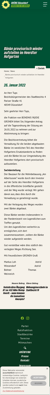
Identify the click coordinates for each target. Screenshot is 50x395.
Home (6, 71)
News (12, 71)
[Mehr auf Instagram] (27, 319)
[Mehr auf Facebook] (22, 319)
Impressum (25, 365)
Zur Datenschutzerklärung (13, 391)
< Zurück (40, 68)
